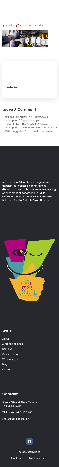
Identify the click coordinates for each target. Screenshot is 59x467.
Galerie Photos (10, 354)
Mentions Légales (39, 457)
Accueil (6, 338)
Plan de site (16, 457)
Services (7, 348)
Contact (6, 369)
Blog (4, 364)
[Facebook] (29, 441)
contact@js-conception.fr (16, 418)
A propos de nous (12, 343)
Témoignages (10, 359)
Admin (9, 25)
